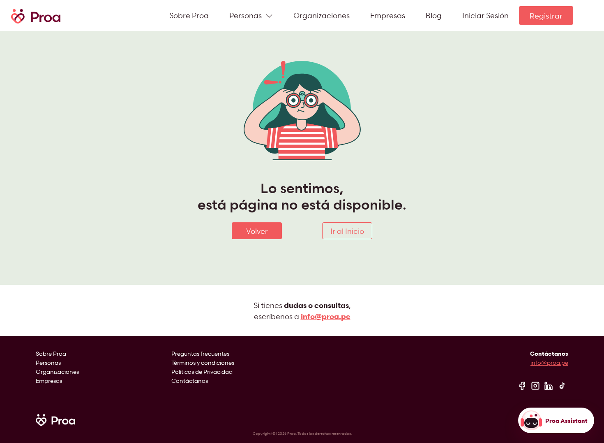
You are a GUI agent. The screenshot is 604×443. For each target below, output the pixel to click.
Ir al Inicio (347, 230)
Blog (434, 15)
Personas (48, 362)
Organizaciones (321, 15)
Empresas (387, 15)
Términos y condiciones (202, 362)
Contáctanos (189, 381)
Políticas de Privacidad (202, 371)
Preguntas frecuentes (200, 353)
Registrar (546, 15)
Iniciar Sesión (485, 15)
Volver (257, 230)
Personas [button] (246, 15)
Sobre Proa (189, 15)
